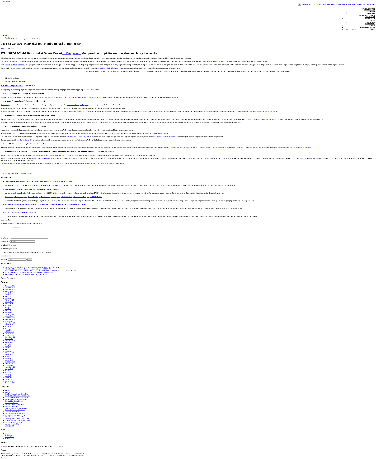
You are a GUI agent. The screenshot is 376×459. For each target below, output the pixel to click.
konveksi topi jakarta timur (159, 136)
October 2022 (9, 339)
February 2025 (9, 300)
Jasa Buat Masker (368, 8)
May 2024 (8, 309)
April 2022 (8, 349)
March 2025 (8, 298)
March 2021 (8, 358)
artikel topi (8, 392)
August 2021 (9, 355)
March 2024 (8, 312)
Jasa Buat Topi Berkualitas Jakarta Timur (17, 396)
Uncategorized (9, 426)
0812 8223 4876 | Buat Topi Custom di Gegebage (21, 212)
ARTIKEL (372, 25)
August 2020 (9, 369)
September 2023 (10, 323)
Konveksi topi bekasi (81, 97)
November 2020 (10, 363)
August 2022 (9, 342)
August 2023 (9, 325)
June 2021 (8, 356)
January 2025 (9, 302)
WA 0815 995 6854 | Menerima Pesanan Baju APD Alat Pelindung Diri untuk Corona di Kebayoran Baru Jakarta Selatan (45, 204)
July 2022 (8, 344)
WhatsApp (28, 173)
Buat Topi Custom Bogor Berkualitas (16, 394)
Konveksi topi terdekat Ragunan (15, 410)
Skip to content (5, 1)
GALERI (372, 20)
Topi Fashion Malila (367, 27)
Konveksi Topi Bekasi (12, 85)
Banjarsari (222, 61)
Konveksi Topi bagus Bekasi (14, 401)
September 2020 (10, 367)
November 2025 (10, 287)
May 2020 (8, 374)
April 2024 (8, 310)
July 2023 (8, 326)
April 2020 (8, 376)
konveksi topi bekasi (210, 61)
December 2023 (10, 317)
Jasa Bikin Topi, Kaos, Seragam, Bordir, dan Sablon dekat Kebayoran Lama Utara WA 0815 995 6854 (39, 181)
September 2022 (10, 340)
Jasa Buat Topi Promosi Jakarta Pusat (16, 397)
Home (7, 35)
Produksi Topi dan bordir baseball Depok (17, 420)
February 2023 (9, 332)
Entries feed (8, 435)
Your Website (5, 248)
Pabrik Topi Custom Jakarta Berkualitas (17, 417)
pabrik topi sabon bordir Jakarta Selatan (17, 419)
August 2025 (9, 291)
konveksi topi (108, 97)
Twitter (20, 173)
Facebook (13, 173)
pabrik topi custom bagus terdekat (15, 415)
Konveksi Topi (369, 10)
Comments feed (9, 437)
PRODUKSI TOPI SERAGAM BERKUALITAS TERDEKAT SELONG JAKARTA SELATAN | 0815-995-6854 (41, 271)
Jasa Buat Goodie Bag (367, 15)
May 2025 (8, 295)
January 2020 (9, 381)
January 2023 (9, 333)
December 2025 (10, 286)
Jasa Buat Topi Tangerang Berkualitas (16, 399)
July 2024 (8, 305)
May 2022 (8, 347)
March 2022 (8, 351)
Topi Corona (370, 24)
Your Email (5, 245)
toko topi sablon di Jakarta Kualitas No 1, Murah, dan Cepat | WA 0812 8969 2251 (32, 189)
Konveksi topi (5, 105)
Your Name (5, 241)
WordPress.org (9, 438)
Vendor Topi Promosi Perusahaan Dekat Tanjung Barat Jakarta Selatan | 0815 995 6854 (32, 267)
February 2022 (9, 353)
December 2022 (10, 335)
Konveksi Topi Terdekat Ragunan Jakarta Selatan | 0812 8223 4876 (26, 274)
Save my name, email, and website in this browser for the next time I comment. (27, 252)
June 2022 (8, 346)
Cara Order (370, 11)
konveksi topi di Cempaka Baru (14, 404)
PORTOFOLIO (370, 22)
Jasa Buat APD (370, 17)
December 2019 (10, 383)
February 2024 (9, 314)
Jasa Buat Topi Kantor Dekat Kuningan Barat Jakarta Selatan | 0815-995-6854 (29, 272)
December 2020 (10, 362)
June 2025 (8, 293)
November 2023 (10, 319)
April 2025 (8, 296)
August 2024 (9, 303)
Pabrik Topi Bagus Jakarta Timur (15, 413)
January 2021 (9, 360)
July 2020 (8, 370)
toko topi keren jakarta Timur (14, 422)
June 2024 (8, 307)
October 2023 (9, 321)
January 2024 (9, 316)
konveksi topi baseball (11, 403)
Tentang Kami (369, 18)
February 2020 (9, 379)
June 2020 (8, 372)
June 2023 (8, 328)
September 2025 (10, 289)
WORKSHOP (371, 13)
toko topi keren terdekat (12, 424)
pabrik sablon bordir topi (12, 411)
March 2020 (8, 377)
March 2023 (8, 330)
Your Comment (5, 238)
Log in (7, 433)
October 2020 (9, 365)
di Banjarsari (71, 53)
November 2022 (10, 337)
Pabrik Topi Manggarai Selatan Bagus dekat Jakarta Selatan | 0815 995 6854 (28, 269)
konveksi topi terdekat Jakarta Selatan (16, 408)
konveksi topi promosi (11, 406)
